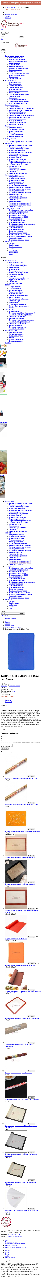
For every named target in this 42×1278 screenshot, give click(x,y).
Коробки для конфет (16, 227)
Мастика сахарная (15, 70)
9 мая (11, 254)
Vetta (13, 691)
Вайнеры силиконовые (17, 178)
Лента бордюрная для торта (18, 156)
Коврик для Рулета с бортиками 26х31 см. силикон (23, 992)
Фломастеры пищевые (17, 113)
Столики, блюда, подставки (18, 164)
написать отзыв (14, 686)
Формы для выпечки (16, 191)
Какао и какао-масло (16, 134)
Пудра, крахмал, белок (17, 75)
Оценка (3, 741)
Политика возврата (11, 1245)
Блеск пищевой (14, 106)
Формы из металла (15, 194)
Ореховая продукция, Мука (18, 68)
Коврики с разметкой (16, 161)
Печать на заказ (14, 140)
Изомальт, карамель (16, 66)
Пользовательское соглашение (15, 1244)
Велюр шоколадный (16, 131)
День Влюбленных (15, 247)
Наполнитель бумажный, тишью (20, 236)
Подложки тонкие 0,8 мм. (17, 215)
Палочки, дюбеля (15, 157)
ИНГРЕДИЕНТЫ (11, 260)
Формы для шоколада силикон (20, 187)
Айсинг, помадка (14, 63)
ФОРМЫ (8, 533)
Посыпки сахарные (15, 89)
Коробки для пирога (16, 226)
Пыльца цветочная (15, 120)
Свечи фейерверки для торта (19, 101)
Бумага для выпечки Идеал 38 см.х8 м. (18, 1073)
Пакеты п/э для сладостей (18, 233)
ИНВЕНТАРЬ (9, 501)
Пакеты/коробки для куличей (19, 234)
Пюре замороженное (16, 57)
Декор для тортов (10, 80)
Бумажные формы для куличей (20, 203)
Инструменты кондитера (17, 147)
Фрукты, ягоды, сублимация (19, 94)
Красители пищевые (11, 105)
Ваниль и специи (14, 64)
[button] (2, 29)
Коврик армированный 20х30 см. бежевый (20, 884)
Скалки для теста (15, 166)
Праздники (8, 241)
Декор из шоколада (15, 127)
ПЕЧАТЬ (8, 343)
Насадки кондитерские (17, 150)
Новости (7, 1254)
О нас (6, 1240)
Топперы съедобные (16, 87)
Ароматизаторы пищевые (18, 61)
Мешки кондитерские (16, 154)
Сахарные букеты (15, 82)
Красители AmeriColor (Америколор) (22, 108)
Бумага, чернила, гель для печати (20, 141)
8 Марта (11, 248)
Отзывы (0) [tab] (8, 702)
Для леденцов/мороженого (18, 185)
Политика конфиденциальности (15, 1247)
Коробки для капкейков (17, 220)
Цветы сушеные (14, 92)
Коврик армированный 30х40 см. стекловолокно (22, 1018)
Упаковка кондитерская (12, 208)
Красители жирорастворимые (19, 117)
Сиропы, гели (13, 77)
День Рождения (14, 245)
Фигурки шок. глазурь (16, 129)
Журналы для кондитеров (18, 173)
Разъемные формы (15, 196)
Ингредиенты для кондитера (14, 56)
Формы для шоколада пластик (19, 189)
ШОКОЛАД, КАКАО (12, 330)
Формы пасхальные (16, 206)
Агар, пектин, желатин (17, 59)
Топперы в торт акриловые (18, 91)
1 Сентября (13, 250)
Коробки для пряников (17, 222)
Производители (10, 1257)
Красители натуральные (17, 119)
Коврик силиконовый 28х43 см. (16, 939)
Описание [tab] (8, 700)
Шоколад (8, 126)
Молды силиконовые (16, 177)
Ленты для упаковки (16, 231)
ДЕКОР (7, 285)
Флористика (13, 171)
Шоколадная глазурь (16, 136)
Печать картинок (10, 138)
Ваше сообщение (6, 746)
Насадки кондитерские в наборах (20, 152)
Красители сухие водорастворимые (21, 115)
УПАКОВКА (9, 566)
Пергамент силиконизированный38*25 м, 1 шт (21, 804)
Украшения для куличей (17, 99)
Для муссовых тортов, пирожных (20, 192)
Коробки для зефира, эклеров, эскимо (22, 224)
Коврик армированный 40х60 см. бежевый (20, 857)
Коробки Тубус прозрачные (18, 212)
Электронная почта (7, 739)
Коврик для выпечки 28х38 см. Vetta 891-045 (20, 965)
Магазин (7, 1250)
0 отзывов (4, 686)
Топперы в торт (14, 96)
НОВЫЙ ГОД (13, 252)
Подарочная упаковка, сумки (19, 240)
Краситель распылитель (17, 122)
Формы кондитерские (12, 175)
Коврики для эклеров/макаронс (20, 163)
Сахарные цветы (15, 84)
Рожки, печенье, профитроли (19, 73)
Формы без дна (14, 199)
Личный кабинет (10, 619)
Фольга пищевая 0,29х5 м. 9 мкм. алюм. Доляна (22, 1099)
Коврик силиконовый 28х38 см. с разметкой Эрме (22, 831)
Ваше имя (4, 737)
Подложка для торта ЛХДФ (18, 217)
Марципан (12, 71)
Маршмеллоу (13, 98)
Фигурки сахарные (15, 85)
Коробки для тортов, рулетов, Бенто (21, 210)
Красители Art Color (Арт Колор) (20, 110)
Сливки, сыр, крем (15, 78)
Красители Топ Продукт (17, 112)
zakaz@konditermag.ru (13, 9)
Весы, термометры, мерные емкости (21, 145)
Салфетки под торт (15, 219)
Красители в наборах (16, 124)
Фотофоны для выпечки (17, 170)
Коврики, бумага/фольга (17, 159)
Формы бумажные (15, 201)
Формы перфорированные (18, 198)
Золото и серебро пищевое (18, 103)
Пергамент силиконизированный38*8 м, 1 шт (21, 778)
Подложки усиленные (16, 213)
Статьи (7, 1256)
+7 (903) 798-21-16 (11, 7)
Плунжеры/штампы (16, 184)
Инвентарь (8, 143)
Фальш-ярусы (14, 168)
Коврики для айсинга (16, 180)
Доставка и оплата (11, 1242)
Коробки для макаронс (17, 229)
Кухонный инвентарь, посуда (19, 149)
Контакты (8, 1252)
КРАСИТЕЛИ (9, 309)
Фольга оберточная (15, 238)
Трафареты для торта (16, 182)
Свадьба (12, 243)
